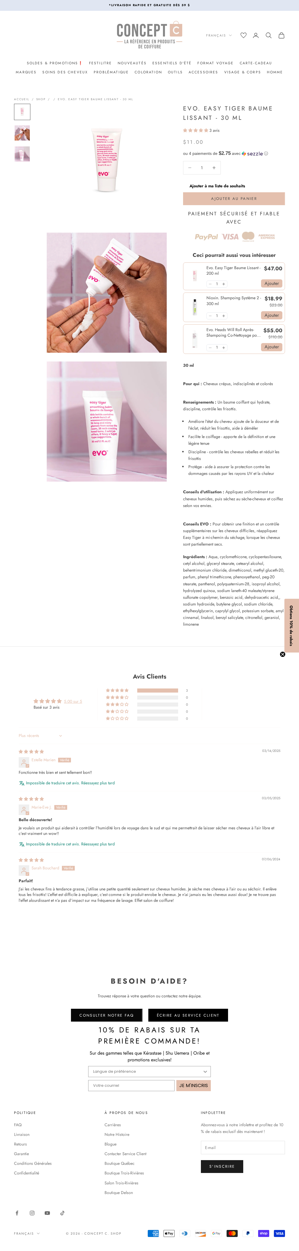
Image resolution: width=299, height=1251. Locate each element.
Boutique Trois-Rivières (124, 1173)
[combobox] (147, 1071)
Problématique (111, 72)
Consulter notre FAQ (106, 1015)
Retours (20, 1144)
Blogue (111, 1144)
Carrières (113, 1125)
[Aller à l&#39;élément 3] (22, 154)
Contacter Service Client (125, 1154)
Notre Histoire (117, 1134)
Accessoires (203, 72)
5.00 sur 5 (73, 701)
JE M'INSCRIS (193, 1085)
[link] (195, 276)
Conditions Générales (33, 1163)
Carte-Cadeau (256, 63)
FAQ (18, 1125)
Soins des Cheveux (65, 72)
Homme (275, 72)
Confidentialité (26, 1173)
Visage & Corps (242, 72)
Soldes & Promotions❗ (55, 63)
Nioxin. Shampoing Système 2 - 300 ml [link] (233, 301)
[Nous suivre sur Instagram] (32, 1213)
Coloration (148, 72)
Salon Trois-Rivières (121, 1183)
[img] (31, 752)
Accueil (21, 99)
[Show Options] (205, 1071)
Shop (41, 99)
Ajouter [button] (272, 283)
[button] (196, 130)
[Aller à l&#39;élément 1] (22, 112)
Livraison (21, 1134)
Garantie (21, 1154)
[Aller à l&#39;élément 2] (22, 133)
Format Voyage (215, 63)
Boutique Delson (119, 1192)
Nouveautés (132, 63)
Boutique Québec (120, 1163)
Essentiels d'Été (172, 63)
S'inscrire (222, 1166)
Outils (175, 72)
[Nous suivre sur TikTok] (62, 1213)
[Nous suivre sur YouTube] (47, 1213)
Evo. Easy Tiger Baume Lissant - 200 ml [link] (233, 270)
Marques (26, 72)
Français (216, 35)
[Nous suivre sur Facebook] (17, 1213)
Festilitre (100, 63)
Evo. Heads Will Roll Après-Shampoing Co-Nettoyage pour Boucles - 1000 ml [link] (233, 332)
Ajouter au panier (234, 198)
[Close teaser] (283, 654)
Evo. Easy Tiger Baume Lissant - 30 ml (95, 99)
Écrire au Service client (188, 1015)
